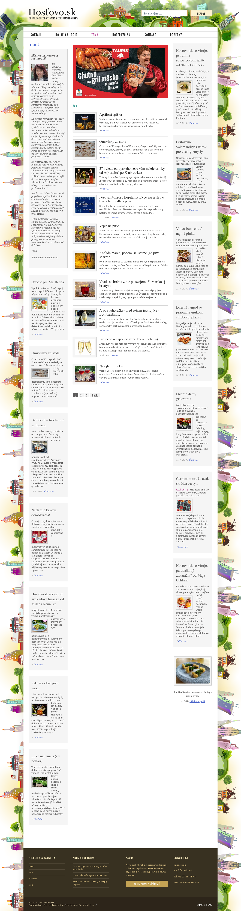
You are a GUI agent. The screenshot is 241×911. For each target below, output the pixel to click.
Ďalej (95, 395)
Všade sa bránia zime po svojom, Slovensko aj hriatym (132, 283)
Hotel (31, 866)
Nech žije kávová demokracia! (43, 512)
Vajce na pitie (109, 225)
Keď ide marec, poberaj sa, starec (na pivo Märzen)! (129, 254)
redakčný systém (56, 905)
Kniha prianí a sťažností (147, 884)
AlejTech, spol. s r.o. (85, 905)
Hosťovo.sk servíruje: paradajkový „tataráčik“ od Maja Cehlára (192, 572)
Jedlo (31, 885)
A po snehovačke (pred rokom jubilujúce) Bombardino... (129, 312)
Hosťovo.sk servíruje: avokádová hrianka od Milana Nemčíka (47, 598)
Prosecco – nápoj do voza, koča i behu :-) (128, 338)
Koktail (36, 34)
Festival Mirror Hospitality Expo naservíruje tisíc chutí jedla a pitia (131, 199)
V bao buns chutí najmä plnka (189, 231)
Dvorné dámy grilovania (186, 396)
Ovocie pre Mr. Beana (47, 281)
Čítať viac (105, 130)
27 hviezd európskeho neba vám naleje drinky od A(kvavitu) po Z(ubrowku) (132, 170)
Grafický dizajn (36, 905)
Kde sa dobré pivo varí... (45, 685)
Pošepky (176, 34)
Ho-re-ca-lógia (66, 34)
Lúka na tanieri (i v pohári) (45, 758)
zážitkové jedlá (197, 701)
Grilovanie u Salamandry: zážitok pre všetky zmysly (191, 146)
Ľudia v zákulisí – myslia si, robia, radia (90, 875)
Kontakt (150, 34)
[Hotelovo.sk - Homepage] (53, 13)
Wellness (33, 878)
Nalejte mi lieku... (112, 365)
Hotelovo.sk (121, 34)
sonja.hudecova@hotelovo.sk (186, 882)
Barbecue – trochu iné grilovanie (47, 422)
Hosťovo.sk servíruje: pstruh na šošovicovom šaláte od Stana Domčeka (192, 57)
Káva (31, 872)
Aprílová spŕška (110, 114)
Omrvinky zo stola (112, 141)
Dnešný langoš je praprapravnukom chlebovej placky (189, 312)
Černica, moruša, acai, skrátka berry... (192, 481)
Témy (95, 34)
